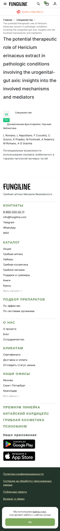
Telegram (8, 222)
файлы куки (39, 511)
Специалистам (23, 112)
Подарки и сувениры (16, 275)
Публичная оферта (15, 491)
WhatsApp (9, 227)
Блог (6, 334)
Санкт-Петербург (14, 385)
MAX (6, 232)
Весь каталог (12, 291)
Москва (8, 380)
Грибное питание (14, 269)
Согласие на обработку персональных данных (27, 482)
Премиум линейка (21, 407)
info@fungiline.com (14, 217)
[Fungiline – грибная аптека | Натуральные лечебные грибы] (18, 4)
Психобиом (15, 426)
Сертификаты (11, 354)
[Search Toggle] (38, 4)
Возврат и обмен (13, 498)
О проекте (9, 328)
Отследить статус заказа (19, 365)
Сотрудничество (13, 339)
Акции (7, 248)
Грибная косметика (15, 264)
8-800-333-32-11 (13, 211)
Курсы (7, 285)
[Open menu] (5, 4)
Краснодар (10, 390)
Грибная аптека (13, 254)
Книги (7, 280)
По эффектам (11, 305)
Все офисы (11, 396)
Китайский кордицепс (26, 413)
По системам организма (18, 311)
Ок (30, 522)
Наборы (8, 259)
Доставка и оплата (15, 359)
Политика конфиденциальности (23, 474)
